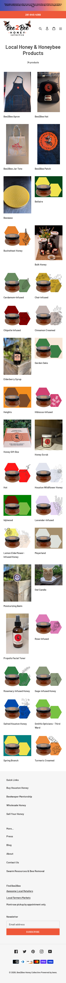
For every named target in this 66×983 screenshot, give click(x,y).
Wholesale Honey (16, 805)
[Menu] (60, 28)
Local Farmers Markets (18, 897)
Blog (9, 844)
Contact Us (12, 862)
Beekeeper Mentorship (19, 796)
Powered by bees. (49, 972)
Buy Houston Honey (17, 787)
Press (9, 836)
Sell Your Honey (15, 813)
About (9, 853)
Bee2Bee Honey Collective (29, 972)
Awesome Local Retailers (19, 891)
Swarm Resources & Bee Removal (25, 871)
